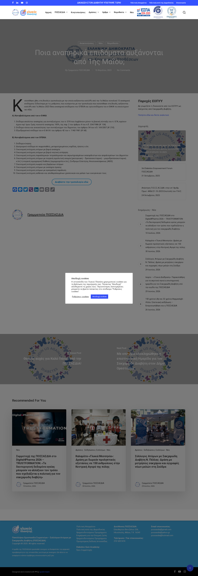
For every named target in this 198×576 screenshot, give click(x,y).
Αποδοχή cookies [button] (99, 297)
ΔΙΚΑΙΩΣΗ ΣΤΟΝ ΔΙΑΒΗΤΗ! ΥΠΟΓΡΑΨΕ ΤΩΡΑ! (99, 2)
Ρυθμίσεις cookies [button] (80, 296)
